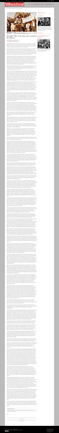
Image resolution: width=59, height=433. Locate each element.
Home (29, 4)
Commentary (13, 41)
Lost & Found (40, 33)
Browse (42, 4)
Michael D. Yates (40, 38)
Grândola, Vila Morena (22, 96)
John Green (9, 40)
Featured (17, 41)
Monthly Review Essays (41, 12)
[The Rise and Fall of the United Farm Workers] (44, 44)
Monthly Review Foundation (50, 429)
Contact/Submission (37, 4)
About (32, 4)
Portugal (8, 41)
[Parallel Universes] (44, 21)
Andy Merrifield (40, 16)
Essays (48, 4)
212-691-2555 (49, 431)
